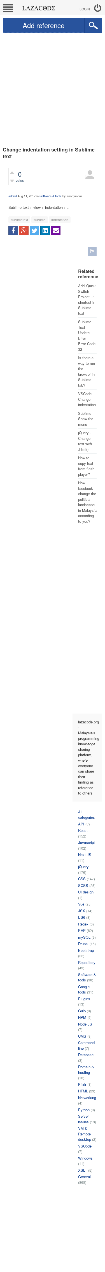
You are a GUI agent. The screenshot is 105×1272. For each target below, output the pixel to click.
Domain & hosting (86, 1069)
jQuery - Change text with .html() (85, 441)
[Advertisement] (52, 88)
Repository (86, 962)
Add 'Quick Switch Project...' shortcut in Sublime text (87, 299)
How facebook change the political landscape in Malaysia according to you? (87, 502)
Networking (87, 1097)
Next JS (84, 854)
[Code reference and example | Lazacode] (38, 6)
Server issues (83, 1118)
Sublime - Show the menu (86, 419)
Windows (85, 1158)
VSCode (85, 1146)
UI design (86, 892)
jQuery (83, 866)
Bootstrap (86, 950)
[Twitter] (34, 230)
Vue (81, 904)
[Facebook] (13, 230)
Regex (83, 924)
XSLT (82, 1170)
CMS (82, 1036)
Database (86, 1054)
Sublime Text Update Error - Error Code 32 (86, 335)
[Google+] (24, 230)
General (84, 1176)
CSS (82, 878)
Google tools (84, 989)
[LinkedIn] (45, 230)
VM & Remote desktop (84, 1134)
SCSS (83, 885)
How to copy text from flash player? (86, 466)
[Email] (55, 230)
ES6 (81, 917)
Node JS (85, 1024)
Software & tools (50, 196)
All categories (86, 814)
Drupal (83, 943)
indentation (59, 219)
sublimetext (19, 219)
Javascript (86, 842)
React (83, 830)
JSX (81, 910)
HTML (83, 1091)
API (81, 824)
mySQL (84, 937)
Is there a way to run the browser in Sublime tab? (86, 371)
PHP (82, 930)
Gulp (82, 1010)
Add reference (43, 25)
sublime (40, 219)
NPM (82, 1017)
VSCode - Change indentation (87, 399)
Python (84, 1109)
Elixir (82, 1084)
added (12, 196)
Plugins (84, 998)
